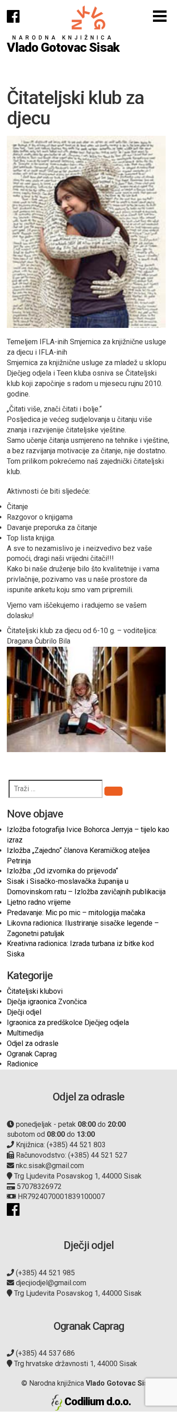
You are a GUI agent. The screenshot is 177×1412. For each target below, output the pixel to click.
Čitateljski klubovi (35, 991)
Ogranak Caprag (32, 1054)
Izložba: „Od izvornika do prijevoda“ (62, 871)
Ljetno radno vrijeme (39, 902)
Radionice (22, 1064)
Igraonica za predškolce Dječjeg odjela (68, 1022)
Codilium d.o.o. (97, 1401)
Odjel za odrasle (33, 1043)
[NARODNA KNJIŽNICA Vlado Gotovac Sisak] (88, 17)
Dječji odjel (24, 1012)
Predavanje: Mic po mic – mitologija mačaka (76, 912)
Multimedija (25, 1033)
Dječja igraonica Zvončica (47, 1001)
